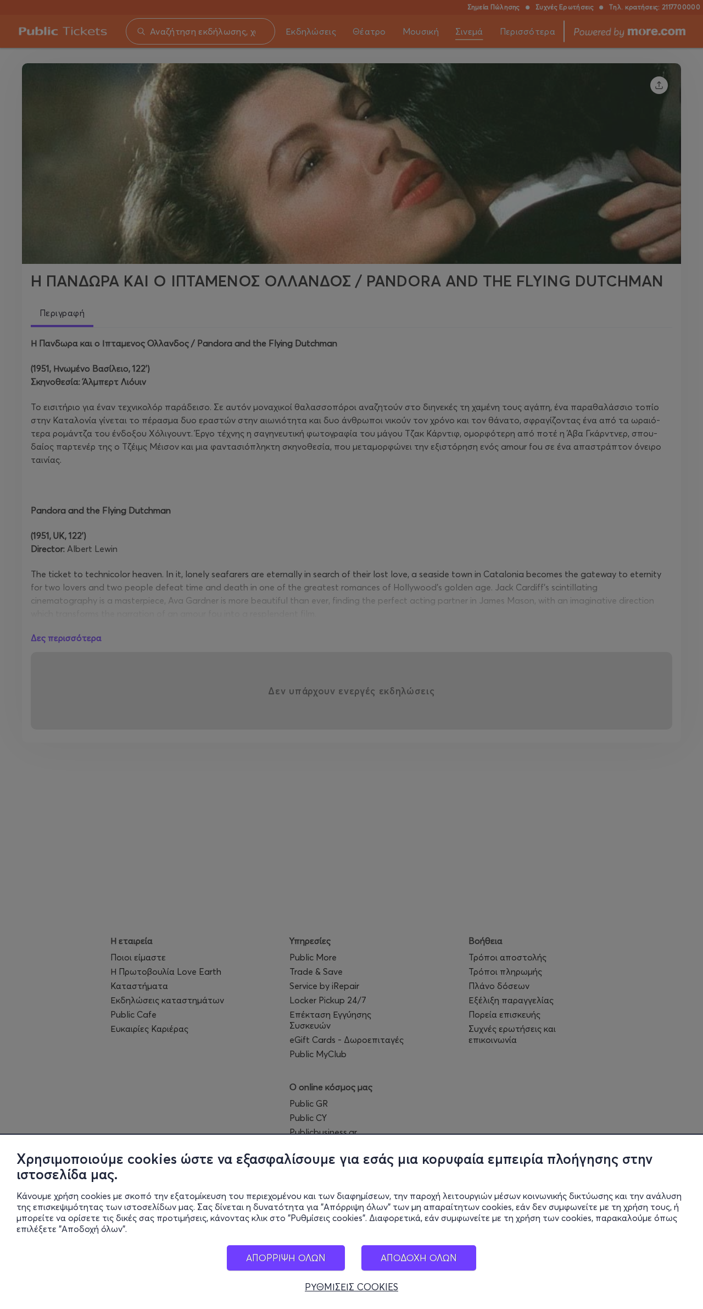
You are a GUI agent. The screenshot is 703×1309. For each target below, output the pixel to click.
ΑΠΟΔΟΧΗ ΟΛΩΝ (419, 1257)
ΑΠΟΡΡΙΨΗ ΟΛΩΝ (286, 1257)
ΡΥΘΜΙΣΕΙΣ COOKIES (351, 1287)
